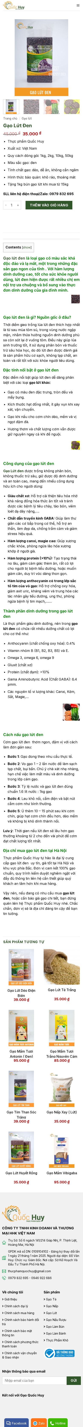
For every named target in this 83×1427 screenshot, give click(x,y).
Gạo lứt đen (14, 258)
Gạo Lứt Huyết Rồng (21, 1173)
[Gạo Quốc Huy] (23, 1213)
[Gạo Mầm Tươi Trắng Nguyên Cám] (62, 1028)
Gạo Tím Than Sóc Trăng (21, 1114)
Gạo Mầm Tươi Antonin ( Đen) (21, 1053)
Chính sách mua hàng (19, 1313)
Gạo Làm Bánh (56, 1333)
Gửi (74, 1381)
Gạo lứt (27, 118)
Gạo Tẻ (51, 1299)
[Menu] (78, 5)
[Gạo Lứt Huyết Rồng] (21, 1150)
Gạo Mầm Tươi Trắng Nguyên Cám (61, 1053)
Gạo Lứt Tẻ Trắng (62, 990)
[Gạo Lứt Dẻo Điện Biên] (21, 967)
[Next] (73, 57)
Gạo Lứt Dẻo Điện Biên (21, 992)
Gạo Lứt (51, 1313)
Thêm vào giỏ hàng (49, 205)
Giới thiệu (10, 1299)
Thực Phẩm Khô (57, 1340)
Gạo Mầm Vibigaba (62, 1173)
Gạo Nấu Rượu (56, 1320)
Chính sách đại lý (16, 1306)
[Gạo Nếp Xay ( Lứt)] (62, 1089)
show (26, 247)
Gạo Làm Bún (55, 1326)
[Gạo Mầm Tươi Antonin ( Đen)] (21, 1028)
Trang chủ (10, 118)
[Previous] (10, 57)
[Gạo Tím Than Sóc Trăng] (21, 1089)
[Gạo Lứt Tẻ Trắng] (62, 967)
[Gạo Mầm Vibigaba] (62, 1150)
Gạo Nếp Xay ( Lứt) (62, 1112)
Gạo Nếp (52, 1306)
